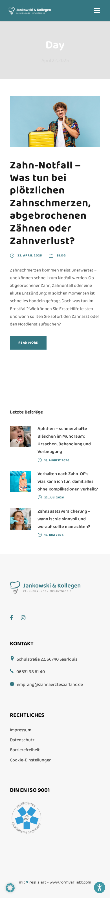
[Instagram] (26, 614)
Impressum (20, 730)
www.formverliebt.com (70, 882)
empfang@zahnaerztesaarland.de (50, 684)
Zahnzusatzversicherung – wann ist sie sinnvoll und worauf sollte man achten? (64, 519)
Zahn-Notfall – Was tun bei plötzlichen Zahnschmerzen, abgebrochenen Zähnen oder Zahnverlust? (50, 203)
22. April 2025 (29, 255)
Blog (61, 255)
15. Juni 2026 (54, 535)
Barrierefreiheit (25, 749)
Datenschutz (22, 740)
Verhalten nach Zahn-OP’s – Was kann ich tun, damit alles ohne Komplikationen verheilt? (68, 481)
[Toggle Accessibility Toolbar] (99, 887)
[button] (10, 888)
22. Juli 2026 (54, 497)
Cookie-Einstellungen (31, 760)
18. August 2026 (56, 460)
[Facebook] (14, 614)
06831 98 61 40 (30, 671)
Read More (28, 342)
